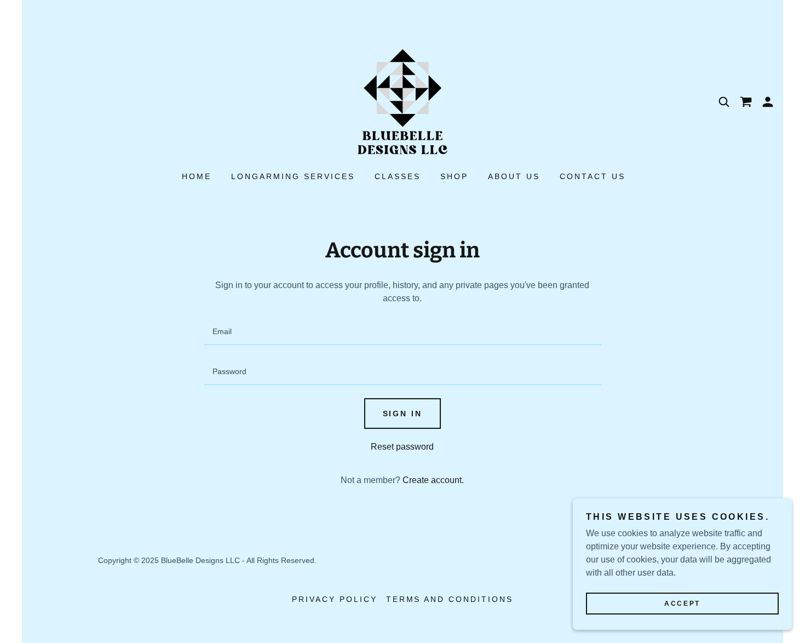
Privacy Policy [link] (334, 599)
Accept (682, 603)
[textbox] (402, 331)
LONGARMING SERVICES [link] (293, 176)
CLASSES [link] (398, 176)
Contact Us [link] (592, 176)
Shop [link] (454, 176)
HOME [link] (196, 176)
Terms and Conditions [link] (450, 599)
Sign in (403, 413)
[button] (768, 102)
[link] (402, 101)
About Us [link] (514, 176)
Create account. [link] (433, 480)
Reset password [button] (402, 446)
